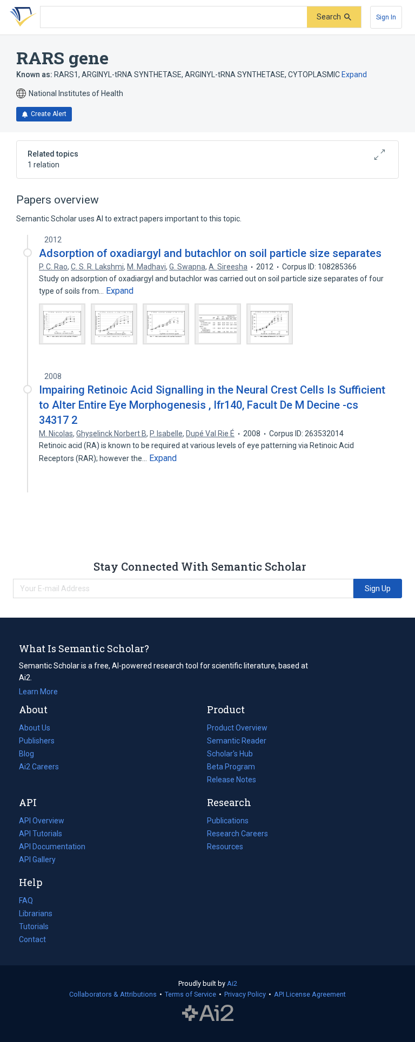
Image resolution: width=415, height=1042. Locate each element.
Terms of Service (190, 994)
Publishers (37, 740)
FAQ (26, 900)
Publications (228, 821)
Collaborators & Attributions (113, 994)
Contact (32, 939)
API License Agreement (310, 994)
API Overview (41, 820)
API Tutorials (40, 833)
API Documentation (52, 847)
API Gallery (37, 859)
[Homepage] (21, 17)
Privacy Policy (245, 994)
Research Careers (237, 834)
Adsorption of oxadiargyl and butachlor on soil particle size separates (210, 253)
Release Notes (231, 779)
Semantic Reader (236, 740)
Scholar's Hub (230, 753)
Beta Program (231, 766)
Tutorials (34, 926)
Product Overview (237, 727)
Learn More (38, 691)
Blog (31, 754)
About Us (34, 727)
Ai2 (232, 983)
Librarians (35, 913)
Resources (225, 847)
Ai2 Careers (39, 767)
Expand (354, 74)
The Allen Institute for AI (207, 1013)
